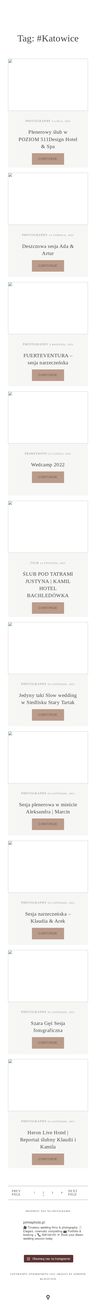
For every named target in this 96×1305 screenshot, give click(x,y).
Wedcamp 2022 (48, 464)
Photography (38, 121)
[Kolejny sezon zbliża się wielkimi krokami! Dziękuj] (53, 1248)
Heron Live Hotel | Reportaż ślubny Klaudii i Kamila (48, 1140)
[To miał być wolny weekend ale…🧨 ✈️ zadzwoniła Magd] (12, 1248)
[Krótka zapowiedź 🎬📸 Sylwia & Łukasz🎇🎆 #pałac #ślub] (22, 1248)
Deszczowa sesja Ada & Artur (48, 249)
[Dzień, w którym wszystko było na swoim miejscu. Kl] (83, 1248)
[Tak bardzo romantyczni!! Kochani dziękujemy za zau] (43, 1248)
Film (34, 563)
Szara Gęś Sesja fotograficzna (48, 1026)
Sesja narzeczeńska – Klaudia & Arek (48, 917)
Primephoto (36, 453)
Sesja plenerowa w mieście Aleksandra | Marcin (48, 808)
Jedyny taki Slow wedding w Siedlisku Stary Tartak (48, 699)
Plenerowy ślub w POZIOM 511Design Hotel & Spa (48, 139)
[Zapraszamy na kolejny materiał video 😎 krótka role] (33, 1248)
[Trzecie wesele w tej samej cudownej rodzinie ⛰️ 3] (73, 1248)
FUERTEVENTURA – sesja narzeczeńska (48, 359)
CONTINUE (48, 159)
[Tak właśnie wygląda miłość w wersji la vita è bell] (63, 1248)
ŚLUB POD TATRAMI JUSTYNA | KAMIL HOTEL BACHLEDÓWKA (48, 584)
